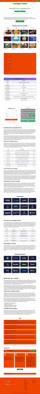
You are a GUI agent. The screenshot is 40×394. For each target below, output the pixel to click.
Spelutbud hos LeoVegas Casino (8, 60)
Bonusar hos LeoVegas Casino (8, 63)
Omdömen (6, 73)
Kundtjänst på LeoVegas (7, 70)
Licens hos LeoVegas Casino (8, 69)
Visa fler (20, 369)
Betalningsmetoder (7, 66)
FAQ (5, 72)
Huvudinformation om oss (8, 57)
